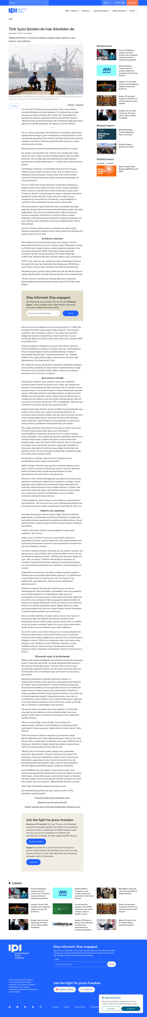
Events (132, 11)
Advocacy (85, 11)
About (106, 3)
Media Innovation (119, 11)
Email (57, 959)
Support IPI (132, 3)
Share (15, 106)
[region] (121, 1003)
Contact (67, 1007)
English (71, 105)
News (67, 11)
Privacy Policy (80, 1007)
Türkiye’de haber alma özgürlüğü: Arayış (52, 798)
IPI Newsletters (96, 1007)
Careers (55, 1007)
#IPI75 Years (120, 3)
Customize (111, 1009)
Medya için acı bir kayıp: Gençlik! (52, 802)
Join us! (70, 313)
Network (74, 11)
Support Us (86, 989)
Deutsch (79, 105)
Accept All (131, 1009)
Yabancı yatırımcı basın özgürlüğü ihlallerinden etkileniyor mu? (52, 807)
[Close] (141, 995)
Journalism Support (101, 11)
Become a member (36, 842)
